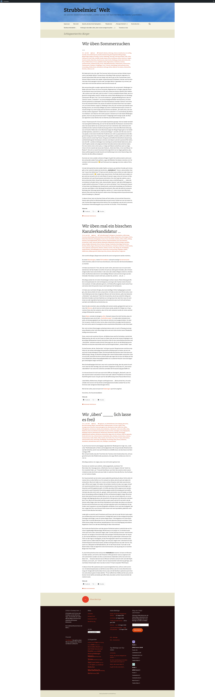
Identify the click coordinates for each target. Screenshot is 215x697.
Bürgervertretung (94, 56)
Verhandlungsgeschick (96, 249)
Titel (114, 247)
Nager (110, 434)
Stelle (99, 438)
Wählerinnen (85, 251)
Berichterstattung (86, 425)
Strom (101, 63)
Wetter (110, 67)
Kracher (110, 60)
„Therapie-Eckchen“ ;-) (122, 24)
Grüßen (125, 239)
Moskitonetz (111, 432)
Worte (98, 441)
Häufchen (84, 240)
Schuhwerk (117, 62)
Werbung (105, 67)
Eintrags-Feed (91, 616)
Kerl (118, 240)
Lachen (95, 651)
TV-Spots (108, 65)
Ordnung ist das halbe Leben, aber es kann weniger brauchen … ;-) (97, 27)
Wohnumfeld (127, 67)
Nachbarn (93, 434)
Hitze (109, 58)
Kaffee (124, 429)
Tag (100, 662)
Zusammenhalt (112, 441)
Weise (94, 67)
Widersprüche (115, 251)
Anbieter (105, 53)
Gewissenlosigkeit (100, 427)
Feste (89, 58)
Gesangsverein (86, 427)
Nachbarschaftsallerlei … (70, 27)
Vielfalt (90, 67)
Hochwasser (114, 58)
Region (92, 246)
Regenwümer (110, 62)
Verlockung (96, 439)
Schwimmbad (105, 436)
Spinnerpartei (94, 247)
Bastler (100, 54)
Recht (83, 436)
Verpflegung (103, 439)
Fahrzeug (112, 56)
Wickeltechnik (92, 441)
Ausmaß (84, 54)
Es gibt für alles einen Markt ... (117, 667)
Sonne (98, 659)
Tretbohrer (92, 65)
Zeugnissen (122, 251)
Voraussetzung (113, 249)
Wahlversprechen (102, 251)
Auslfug (129, 53)
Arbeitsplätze (118, 235)
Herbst (98, 644)
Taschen (110, 247)
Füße (93, 58)
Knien (89, 430)
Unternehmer (126, 438)
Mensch (90, 432)
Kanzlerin (84, 60)
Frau (99, 642)
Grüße (121, 239)
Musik (119, 60)
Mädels (91, 656)
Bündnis (109, 237)
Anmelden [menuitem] (6, 1)
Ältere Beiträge (92, 599)
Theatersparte (85, 65)
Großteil (97, 58)
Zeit (93, 69)
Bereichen (125, 423)
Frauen (103, 239)
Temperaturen (119, 63)
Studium (106, 247)
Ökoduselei (93, 244)
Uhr (120, 247)
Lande (90, 242)
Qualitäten (100, 62)
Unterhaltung (114, 65)
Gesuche (92, 427)
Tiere (113, 438)
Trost (103, 65)
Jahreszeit (119, 429)
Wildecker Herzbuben (118, 67)
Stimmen (101, 247)
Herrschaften (91, 647)
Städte (95, 438)
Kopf (106, 60)
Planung (107, 244)
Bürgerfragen (85, 56)
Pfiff (123, 434)
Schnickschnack (98, 436)
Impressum (67, 24)
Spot (89, 662)
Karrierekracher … (136, 24)
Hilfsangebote (85, 429)
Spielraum (87, 247)
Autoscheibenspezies (92, 54)
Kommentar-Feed (92, 619)
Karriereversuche (124, 259)
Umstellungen (125, 247)
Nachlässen (99, 434)
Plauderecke (108, 24)
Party (83, 62)
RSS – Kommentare (115, 640)
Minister (99, 242)
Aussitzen (84, 237)
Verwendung (85, 67)
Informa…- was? (114, 625)
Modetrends (104, 432)
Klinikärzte (84, 430)
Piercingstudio (127, 434)
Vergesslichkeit (86, 249)
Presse (95, 62)
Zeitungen (105, 441)
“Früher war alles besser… (116, 620)
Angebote (101, 423)
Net (129, 60)
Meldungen (115, 60)
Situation (115, 436)
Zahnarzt (89, 69)
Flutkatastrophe (108, 425)
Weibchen (123, 439)
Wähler (125, 249)
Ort (115, 434)
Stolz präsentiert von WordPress (107, 693)
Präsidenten (113, 244)
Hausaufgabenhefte (92, 240)
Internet (104, 240)
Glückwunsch (111, 427)
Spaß (101, 659)
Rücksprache (98, 246)
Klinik (128, 429)
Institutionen (106, 429)
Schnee (99, 656)
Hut (102, 429)
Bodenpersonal (102, 237)
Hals (116, 427)
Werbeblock (100, 67)
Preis (97, 656)
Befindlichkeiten (111, 423)
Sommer (122, 62)
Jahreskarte (113, 429)
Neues (93, 53)
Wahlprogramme (93, 251)
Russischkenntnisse (107, 246)
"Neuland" (100, 53)
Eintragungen (97, 239)
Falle (126, 56)
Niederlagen (106, 389)
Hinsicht (100, 240)
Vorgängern (120, 249)
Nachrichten (125, 60)
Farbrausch (85, 58)
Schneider (115, 246)
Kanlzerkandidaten (111, 240)
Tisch (116, 438)
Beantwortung (106, 54)
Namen (84, 244)
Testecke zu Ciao (123, 27)
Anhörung (110, 53)
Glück (95, 644)
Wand (115, 439)
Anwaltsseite (121, 53)
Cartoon (101, 56)
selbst (104, 316)
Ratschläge (119, 244)
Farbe (129, 56)
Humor (119, 58)
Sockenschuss (121, 436)
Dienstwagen (125, 237)
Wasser (119, 439)
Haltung (130, 239)
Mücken (116, 432)
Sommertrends (86, 438)
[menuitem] (1, 1)
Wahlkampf (100, 664)
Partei (98, 244)
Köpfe (102, 430)
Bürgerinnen (118, 237)
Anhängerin (112, 235)
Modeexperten (96, 432)
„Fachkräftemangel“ (106, 318)
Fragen (120, 425)
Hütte (89, 649)
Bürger (124, 54)
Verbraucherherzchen (123, 65)
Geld (92, 645)
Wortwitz (84, 69)
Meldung (90, 653)
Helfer (119, 427)
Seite (83, 247)
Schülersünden (128, 246)
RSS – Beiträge (113, 637)
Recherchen (126, 244)
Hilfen (125, 427)
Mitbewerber (111, 242)
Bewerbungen (91, 237)
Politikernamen (89, 62)
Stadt (91, 438)
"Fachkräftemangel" (104, 235)
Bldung (120, 54)
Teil (107, 438)
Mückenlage (122, 432)
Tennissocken (126, 63)
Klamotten (93, 60)
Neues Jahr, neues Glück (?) (117, 664)
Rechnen (84, 246)
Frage (96, 642)
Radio (104, 62)
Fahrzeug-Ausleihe (119, 56)
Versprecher (105, 249)
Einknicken (90, 239)
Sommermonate (86, 63)
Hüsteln (98, 429)
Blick (96, 237)
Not (113, 434)
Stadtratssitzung (95, 63)
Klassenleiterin (123, 240)
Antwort (116, 53)
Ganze (89, 644)
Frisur (106, 239)
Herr (122, 427)
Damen (93, 642)
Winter (94, 673)
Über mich (76, 24)
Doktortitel (85, 239)
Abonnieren (137, 630)
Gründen (117, 239)
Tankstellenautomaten (109, 63)
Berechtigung (118, 423)
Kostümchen (85, 242)
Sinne (111, 436)
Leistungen (116, 430)
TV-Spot (120, 438)
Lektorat (95, 242)
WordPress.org (91, 621)
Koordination (94, 430)
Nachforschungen (119, 242)
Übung (117, 247)
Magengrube (126, 430)
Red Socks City (89, 436)
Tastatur (103, 438)
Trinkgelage (99, 65)
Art (126, 53)
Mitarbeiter (105, 242)
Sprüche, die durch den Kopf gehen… (92, 24)
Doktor (130, 237)
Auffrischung (126, 235)
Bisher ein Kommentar (89, 588)
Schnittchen (121, 246)
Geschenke (111, 239)
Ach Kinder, (113, 618)
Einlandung (106, 56)
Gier (106, 427)
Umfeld (96, 664)
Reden (88, 246)
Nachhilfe (127, 242)
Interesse (124, 58)
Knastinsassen (100, 60)
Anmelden (90, 613)
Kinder (89, 60)
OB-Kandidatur (104, 259)
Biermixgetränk (114, 54)
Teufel (109, 438)
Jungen (129, 58)
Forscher (115, 425)
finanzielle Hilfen (100, 425)
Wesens (109, 251)
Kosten (107, 430)
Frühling (102, 642)
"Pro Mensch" (69, 640)
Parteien (102, 244)
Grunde (101, 58)
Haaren (106, 58)
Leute (121, 430)
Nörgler (88, 244)
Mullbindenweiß (86, 434)
